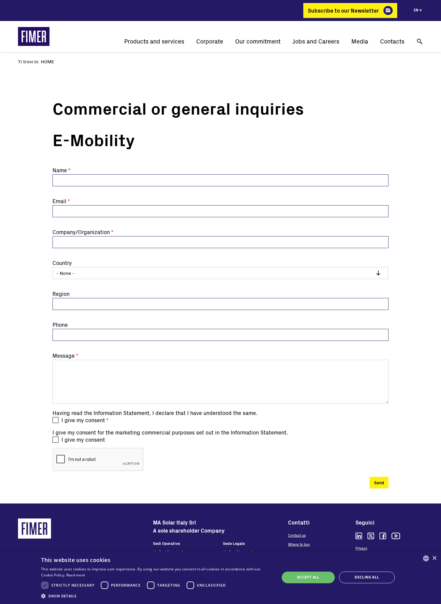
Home (47, 61)
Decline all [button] (367, 577)
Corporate (209, 41)
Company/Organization (81, 232)
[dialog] (220, 577)
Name (59, 170)
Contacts (392, 41)
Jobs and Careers (315, 41)
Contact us (297, 535)
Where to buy (299, 544)
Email (59, 201)
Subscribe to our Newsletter (343, 10)
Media (359, 41)
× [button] (434, 558)
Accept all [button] (308, 577)
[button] (156, 595)
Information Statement (121, 412)
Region (61, 293)
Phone (60, 324)
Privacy (361, 548)
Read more (76, 575)
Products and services (154, 41)
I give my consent (83, 420)
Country (62, 262)
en (416, 10)
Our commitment (257, 41)
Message (63, 355)
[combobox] (426, 558)
